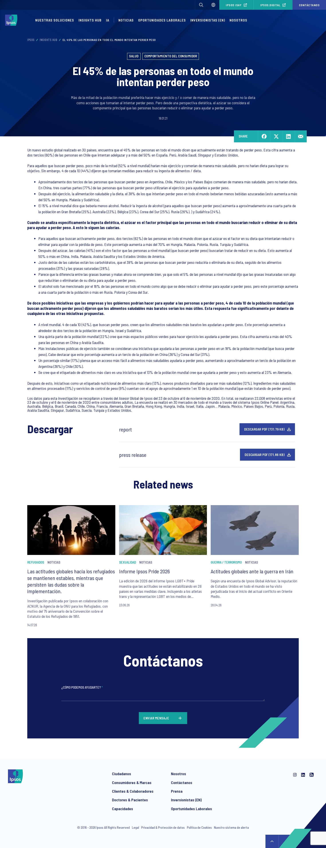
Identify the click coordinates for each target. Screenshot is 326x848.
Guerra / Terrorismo (226, 562)
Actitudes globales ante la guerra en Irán (252, 571)
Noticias (126, 20)
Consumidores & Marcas (131, 782)
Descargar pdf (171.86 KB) (265, 455)
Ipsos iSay (234, 5)
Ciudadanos (121, 773)
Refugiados (35, 562)
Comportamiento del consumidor (170, 56)
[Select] (213, 5)
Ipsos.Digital (270, 5)
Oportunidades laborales (162, 20)
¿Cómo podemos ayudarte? (82, 687)
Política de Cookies (199, 827)
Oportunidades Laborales (191, 808)
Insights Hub (90, 20)
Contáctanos (181, 782)
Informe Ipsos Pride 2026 (144, 571)
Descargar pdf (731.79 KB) (264, 429)
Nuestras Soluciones (54, 20)
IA (107, 20)
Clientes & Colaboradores (132, 791)
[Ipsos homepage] (12, 20)
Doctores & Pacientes (130, 799)
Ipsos (31, 40)
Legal (135, 827)
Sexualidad (127, 562)
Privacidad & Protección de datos (163, 827)
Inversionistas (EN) (207, 20)
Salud (134, 56)
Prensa (177, 791)
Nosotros (238, 20)
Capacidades (122, 808)
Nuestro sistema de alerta (231, 827)
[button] (201, 5)
